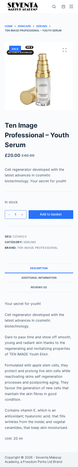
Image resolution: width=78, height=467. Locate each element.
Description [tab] (39, 268)
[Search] (54, 6)
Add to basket (51, 214)
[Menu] (71, 6)
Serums (29, 242)
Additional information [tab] (39, 277)
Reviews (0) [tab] (39, 287)
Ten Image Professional (37, 247)
